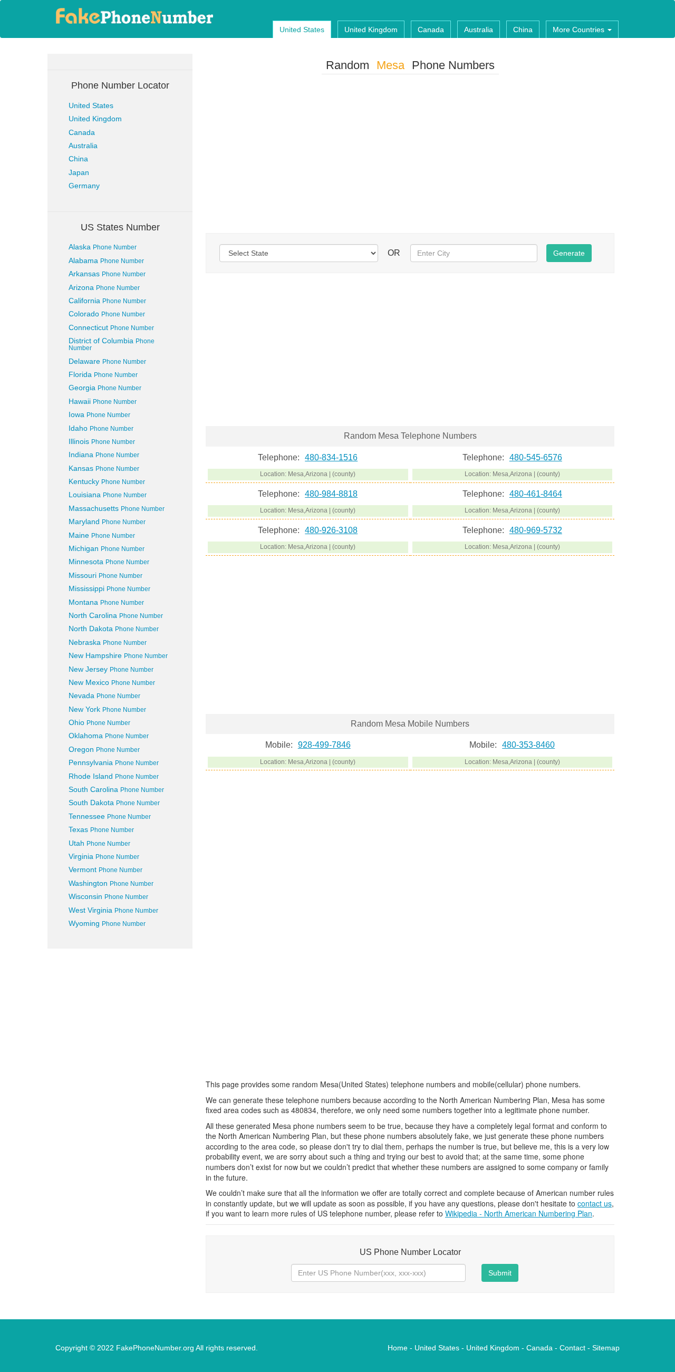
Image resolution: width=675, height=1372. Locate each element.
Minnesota (109, 561)
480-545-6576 (535, 457)
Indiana (104, 454)
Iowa (99, 414)
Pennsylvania (114, 762)
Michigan (106, 548)
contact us (594, 1203)
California (107, 300)
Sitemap (606, 1348)
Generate (569, 253)
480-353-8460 (528, 744)
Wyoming (107, 923)
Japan (79, 172)
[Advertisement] (410, 156)
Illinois (102, 441)
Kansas (104, 468)
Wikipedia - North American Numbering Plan (518, 1213)
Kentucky (107, 481)
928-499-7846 (324, 744)
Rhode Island (114, 776)
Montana (106, 602)
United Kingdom (371, 29)
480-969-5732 (535, 530)
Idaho (101, 428)
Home (398, 1348)
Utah (99, 843)
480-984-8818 (331, 493)
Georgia (105, 387)
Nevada (104, 695)
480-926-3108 (331, 530)
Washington (111, 883)
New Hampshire (118, 655)
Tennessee (110, 816)
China (523, 29)
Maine (102, 535)
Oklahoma (109, 735)
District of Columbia (112, 344)
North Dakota (114, 628)
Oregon (104, 749)
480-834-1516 (331, 457)
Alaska (103, 247)
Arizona (104, 287)
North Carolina (116, 615)
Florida (103, 374)
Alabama (106, 260)
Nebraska (108, 642)
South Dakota (114, 802)
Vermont (105, 869)
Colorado (107, 314)
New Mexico (112, 682)
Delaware (107, 361)
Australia (478, 29)
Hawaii (103, 401)
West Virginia (113, 910)
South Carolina (116, 789)
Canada (431, 29)
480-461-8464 (535, 493)
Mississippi (109, 588)
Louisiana (108, 494)
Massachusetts (117, 508)
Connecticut (111, 327)
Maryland (107, 521)
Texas (101, 829)
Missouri (105, 575)
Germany (84, 185)
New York (107, 709)
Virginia (104, 856)
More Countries (579, 29)
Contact (572, 1348)
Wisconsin (108, 896)
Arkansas (107, 273)
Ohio (99, 722)
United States (301, 29)
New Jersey (111, 669)
